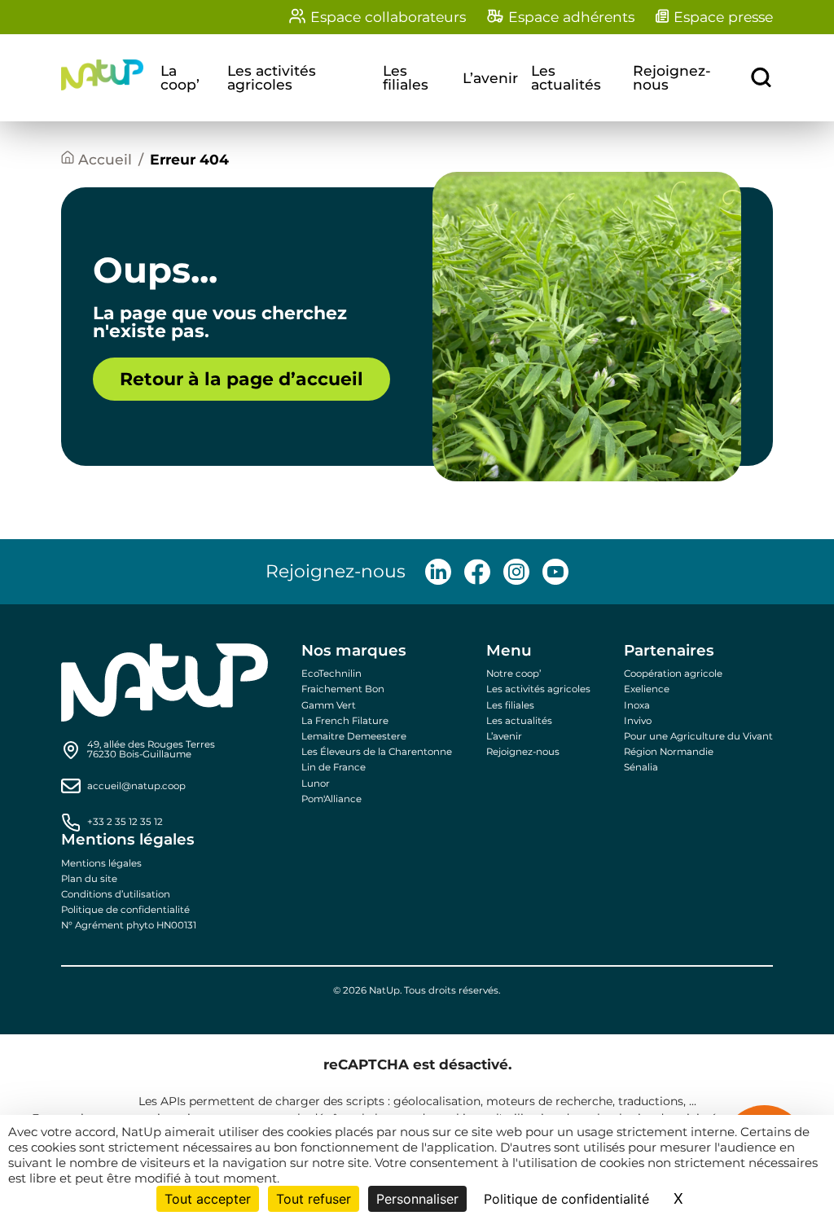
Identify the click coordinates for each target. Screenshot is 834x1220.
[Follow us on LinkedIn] (438, 572)
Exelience (646, 689)
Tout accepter (208, 1199)
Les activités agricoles (271, 78)
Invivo (638, 720)
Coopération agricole (673, 673)
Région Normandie (668, 751)
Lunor (315, 783)
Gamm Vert (328, 705)
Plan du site (89, 878)
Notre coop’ (513, 673)
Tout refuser (313, 1199)
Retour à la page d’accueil (241, 379)
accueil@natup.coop (136, 787)
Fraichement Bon (342, 689)
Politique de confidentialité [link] (566, 1199)
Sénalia (641, 767)
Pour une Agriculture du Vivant (698, 736)
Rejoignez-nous (672, 78)
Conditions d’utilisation (115, 894)
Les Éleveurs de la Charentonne (376, 751)
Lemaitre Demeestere (353, 736)
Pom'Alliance (331, 799)
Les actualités (566, 78)
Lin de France (333, 767)
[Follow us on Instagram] (516, 572)
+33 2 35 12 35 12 (125, 822)
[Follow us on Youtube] (555, 572)
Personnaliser (417, 1199)
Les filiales (405, 78)
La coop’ (180, 78)
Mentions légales (101, 863)
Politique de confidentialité (125, 909)
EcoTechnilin (331, 673)
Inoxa (637, 705)
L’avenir (490, 78)
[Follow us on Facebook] (477, 572)
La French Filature (344, 720)
